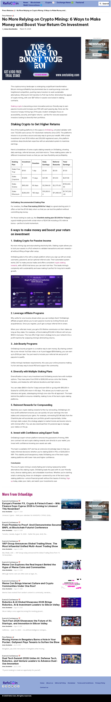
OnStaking (49, 130)
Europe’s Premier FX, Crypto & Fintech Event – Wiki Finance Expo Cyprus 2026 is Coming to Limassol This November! (31, 506)
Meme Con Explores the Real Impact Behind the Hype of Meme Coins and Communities (29, 566)
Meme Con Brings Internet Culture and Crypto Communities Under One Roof (27, 584)
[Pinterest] (16, 33)
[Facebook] (6, 33)
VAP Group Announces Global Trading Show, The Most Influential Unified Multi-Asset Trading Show (30, 545)
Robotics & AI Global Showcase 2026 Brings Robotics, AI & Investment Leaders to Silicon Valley (31, 603)
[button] (103, 4)
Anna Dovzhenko (10, 29)
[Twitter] (11, 33)
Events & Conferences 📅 (11, 501)
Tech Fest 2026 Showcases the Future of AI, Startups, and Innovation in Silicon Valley (27, 622)
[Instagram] (6, 686)
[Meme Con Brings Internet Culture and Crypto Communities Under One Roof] (71, 584)
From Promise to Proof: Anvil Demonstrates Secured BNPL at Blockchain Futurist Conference (31, 526)
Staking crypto (16, 106)
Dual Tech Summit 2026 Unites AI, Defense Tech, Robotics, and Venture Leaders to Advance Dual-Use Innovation (30, 661)
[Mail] (12, 686)
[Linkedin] (9, 686)
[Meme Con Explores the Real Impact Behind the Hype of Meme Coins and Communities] (71, 565)
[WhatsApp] (21, 33)
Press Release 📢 (8, 10)
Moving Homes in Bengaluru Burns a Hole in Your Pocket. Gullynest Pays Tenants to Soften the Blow (30, 641)
